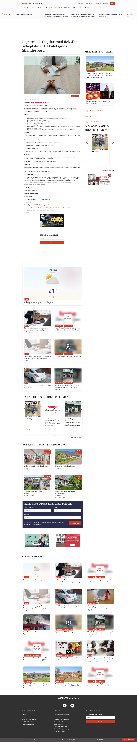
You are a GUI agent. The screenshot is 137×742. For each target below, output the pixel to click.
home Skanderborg (29, 470)
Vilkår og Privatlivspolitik (29, 719)
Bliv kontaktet (75, 523)
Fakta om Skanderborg (60, 722)
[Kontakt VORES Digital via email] (72, 706)
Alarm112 (25, 7)
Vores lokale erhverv (59, 717)
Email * (56, 507)
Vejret (87, 7)
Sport (81, 7)
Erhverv (40, 7)
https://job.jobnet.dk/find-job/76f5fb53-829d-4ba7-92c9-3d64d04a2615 (51, 208)
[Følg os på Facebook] (65, 706)
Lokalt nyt (58, 7)
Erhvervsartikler (58, 724)
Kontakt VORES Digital (28, 722)
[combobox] (25, 517)
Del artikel (73, 96)
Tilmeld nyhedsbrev (128, 739)
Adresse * (27, 514)
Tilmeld (112, 3)
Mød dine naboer (70, 7)
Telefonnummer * (29, 507)
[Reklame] (52, 220)
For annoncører (26, 717)
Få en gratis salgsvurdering (61, 729)
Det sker (49, 7)
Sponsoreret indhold (59, 731)
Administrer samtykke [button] (28, 724)
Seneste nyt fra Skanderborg (61, 714)
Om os (24, 714)
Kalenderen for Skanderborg (61, 719)
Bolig (33, 7)
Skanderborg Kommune (60, 726)
